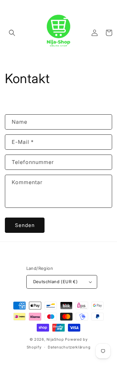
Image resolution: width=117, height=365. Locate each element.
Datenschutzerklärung (69, 347)
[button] (12, 33)
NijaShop (55, 339)
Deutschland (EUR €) (55, 281)
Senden (25, 225)
